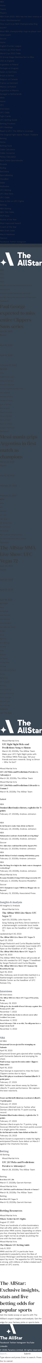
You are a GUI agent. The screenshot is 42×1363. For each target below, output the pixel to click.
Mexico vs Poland (8, 86)
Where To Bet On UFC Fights (13, 1218)
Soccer (3, 38)
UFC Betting (5, 190)
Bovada (3, 164)
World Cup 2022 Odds (10, 53)
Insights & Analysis (11, 902)
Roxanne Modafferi (27, 880)
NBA (2, 1)
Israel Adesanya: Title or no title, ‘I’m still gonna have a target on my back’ (20, 1024)
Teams (3, 9)
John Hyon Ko (24, 919)
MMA (2, 97)
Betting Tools (6, 145)
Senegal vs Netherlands (11, 94)
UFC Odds (5, 112)
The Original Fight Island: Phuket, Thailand (19, 134)
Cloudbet (4, 179)
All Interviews (6, 994)
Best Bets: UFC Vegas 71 (9, 1199)
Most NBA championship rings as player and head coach (18, 297)
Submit (27, 1353)
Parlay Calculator (8, 156)
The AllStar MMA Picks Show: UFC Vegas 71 (18, 595)
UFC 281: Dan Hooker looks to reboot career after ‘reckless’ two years (19, 1016)
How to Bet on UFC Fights (12, 201)
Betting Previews (7, 123)
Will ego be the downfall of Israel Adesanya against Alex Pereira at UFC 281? (21, 1007)
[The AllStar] (21, 259)
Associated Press (27, 893)
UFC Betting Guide (8, 120)
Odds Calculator (7, 149)
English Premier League (10, 46)
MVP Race (4, 216)
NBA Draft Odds (7, 230)
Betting (3, 138)
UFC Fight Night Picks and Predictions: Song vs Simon (16, 746)
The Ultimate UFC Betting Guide (15, 1245)
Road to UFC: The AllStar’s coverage (16, 131)
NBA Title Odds (7, 212)
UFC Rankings (6, 127)
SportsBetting (6, 175)
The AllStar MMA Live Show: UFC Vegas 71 (21, 584)
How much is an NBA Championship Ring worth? (15, 293)
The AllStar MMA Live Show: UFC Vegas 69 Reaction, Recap (19, 998)
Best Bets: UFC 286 (7, 1179)
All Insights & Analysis (10, 905)
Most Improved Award (10, 223)
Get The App (6, 713)
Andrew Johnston (28, 814)
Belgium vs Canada (9, 79)
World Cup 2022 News (10, 49)
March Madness (7, 234)
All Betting (4, 1154)
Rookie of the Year (8, 219)
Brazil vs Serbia (7, 75)
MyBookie (4, 186)
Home (2, 5)
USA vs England (7, 61)
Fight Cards (5, 116)
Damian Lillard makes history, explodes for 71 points (20, 809)
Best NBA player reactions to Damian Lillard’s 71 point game (19, 360)
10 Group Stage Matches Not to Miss (17, 57)
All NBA (3, 1041)
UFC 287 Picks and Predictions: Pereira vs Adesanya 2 (19, 773)
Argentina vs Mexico (9, 90)
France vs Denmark (9, 83)
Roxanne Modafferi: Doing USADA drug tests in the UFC (20, 878)
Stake (2, 182)
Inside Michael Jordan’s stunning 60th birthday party (19, 855)
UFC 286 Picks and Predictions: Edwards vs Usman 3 (19, 787)
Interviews (4, 108)
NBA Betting (5, 208)
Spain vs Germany (8, 72)
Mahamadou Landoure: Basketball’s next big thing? (19, 835)
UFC (2, 105)
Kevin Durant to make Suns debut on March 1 (17, 826)
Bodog (3, 168)
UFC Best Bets (6, 193)
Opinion (3, 238)
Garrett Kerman (24, 1182)
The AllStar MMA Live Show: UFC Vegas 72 (18, 554)
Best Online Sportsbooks (11, 160)
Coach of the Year (8, 227)
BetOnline (4, 171)
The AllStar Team (27, 751)
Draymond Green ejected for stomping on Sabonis (20, 340)
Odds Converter (7, 153)
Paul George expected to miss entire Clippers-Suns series (17, 316)
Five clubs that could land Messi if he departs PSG (19, 490)
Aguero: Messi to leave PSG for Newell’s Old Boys (21, 480)
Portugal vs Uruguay (9, 68)
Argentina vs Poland (9, 64)
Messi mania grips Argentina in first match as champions (18, 446)
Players (3, 13)
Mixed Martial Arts (10, 740)
